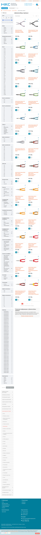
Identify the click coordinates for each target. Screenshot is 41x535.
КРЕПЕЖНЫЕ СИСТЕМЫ (6, 394)
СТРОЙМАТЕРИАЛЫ (5, 492)
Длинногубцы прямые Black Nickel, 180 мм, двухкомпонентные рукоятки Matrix (20, 174)
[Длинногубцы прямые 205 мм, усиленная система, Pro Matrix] (20, 142)
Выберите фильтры (10, 387)
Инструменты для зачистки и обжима (7, 434)
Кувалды (4, 448)
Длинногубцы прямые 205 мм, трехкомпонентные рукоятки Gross (33, 126)
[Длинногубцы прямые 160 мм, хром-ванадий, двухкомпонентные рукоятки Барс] (33, 47)
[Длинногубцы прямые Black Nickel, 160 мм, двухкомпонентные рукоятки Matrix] (33, 142)
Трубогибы (5, 482)
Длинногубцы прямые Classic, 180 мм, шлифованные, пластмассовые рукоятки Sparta (33, 198)
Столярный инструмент (6, 490)
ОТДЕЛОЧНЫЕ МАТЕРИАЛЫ (6, 399)
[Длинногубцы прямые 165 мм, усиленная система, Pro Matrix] (20, 71)
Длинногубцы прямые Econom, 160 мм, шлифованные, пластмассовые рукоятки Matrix (33, 245)
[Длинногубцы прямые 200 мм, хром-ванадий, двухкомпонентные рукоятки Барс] (20, 118)
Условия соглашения (5, 506)
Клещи (4, 441)
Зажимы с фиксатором (7, 428)
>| (31, 303)
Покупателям (25, 500)
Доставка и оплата (5, 503)
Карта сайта (4, 511)
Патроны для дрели (6, 462)
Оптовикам (23, 503)
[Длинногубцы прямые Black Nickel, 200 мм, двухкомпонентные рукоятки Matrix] (33, 166)
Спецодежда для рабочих (5, 487)
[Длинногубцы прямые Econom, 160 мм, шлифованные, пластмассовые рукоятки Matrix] (33, 237)
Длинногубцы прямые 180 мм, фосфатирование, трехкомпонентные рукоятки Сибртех (20, 103)
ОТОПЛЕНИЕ (4, 404)
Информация (5, 500)
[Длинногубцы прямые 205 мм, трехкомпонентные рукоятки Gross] (33, 118)
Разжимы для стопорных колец (7, 470)
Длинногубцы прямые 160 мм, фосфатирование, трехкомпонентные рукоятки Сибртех (20, 56)
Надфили (4, 455)
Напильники (5, 457)
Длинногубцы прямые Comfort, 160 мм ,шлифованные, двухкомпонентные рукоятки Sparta (32, 222)
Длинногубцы (14, 10)
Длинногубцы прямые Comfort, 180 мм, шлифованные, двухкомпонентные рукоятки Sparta (19, 245)
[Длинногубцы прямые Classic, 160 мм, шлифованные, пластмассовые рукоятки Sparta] (20, 189)
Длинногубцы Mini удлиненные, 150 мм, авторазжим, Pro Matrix (19, 31)
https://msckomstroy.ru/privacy (13, 531)
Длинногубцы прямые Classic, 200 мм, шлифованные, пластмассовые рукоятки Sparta (19, 222)
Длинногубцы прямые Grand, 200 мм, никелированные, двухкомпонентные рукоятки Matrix (20, 293)
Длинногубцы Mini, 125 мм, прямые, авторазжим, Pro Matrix (33, 31)
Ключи (4, 443)
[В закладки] (25, 19)
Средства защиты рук (6, 475)
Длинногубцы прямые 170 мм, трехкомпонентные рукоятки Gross (33, 78)
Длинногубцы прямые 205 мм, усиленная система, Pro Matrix (20, 149)
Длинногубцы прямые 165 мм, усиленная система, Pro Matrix (20, 78)
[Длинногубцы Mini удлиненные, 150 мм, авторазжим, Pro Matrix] (20, 23)
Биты (4, 413)
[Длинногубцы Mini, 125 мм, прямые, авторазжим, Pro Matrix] (33, 23)
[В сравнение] (25, 21)
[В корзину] (16, 39)
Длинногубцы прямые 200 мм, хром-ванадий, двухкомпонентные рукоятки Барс (20, 127)
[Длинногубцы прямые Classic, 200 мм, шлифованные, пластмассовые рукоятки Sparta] (20, 213)
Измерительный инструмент (5, 392)
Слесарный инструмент (7, 10)
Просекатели (5, 467)
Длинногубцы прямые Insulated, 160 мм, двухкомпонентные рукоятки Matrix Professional (33, 293)
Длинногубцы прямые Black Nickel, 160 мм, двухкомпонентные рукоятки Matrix (33, 150)
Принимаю (37, 533)
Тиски (4, 477)
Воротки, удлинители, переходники (6, 419)
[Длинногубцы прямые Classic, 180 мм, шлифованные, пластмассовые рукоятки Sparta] (33, 189)
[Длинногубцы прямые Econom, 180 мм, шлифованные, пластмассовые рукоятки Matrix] (20, 260)
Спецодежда (5, 472)
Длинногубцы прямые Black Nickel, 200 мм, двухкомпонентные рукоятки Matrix (33, 174)
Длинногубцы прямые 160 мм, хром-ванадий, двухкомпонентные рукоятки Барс (33, 56)
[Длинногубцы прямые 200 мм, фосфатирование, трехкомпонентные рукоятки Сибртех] (33, 94)
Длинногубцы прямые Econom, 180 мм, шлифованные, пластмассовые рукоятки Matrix (19, 269)
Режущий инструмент (6, 406)
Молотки (4, 450)
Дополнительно (5, 509)
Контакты (3, 507)
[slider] (3, 20)
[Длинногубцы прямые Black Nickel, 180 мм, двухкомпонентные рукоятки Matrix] (20, 166)
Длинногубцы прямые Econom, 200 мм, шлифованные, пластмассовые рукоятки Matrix (33, 269)
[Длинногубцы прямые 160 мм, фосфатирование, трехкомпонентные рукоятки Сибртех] (20, 47)
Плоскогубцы (5, 464)
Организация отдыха (6, 397)
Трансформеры (5, 479)
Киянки (4, 436)
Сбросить (3, 387)
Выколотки (5, 421)
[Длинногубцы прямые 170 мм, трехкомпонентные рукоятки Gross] (33, 71)
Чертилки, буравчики (6, 484)
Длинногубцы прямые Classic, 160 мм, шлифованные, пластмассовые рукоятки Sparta (19, 198)
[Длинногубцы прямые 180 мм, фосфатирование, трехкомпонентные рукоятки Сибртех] (20, 94)
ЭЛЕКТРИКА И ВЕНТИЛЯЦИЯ (6, 494)
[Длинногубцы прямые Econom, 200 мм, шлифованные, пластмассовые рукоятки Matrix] (33, 260)
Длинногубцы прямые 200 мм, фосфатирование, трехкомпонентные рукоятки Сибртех (33, 103)
